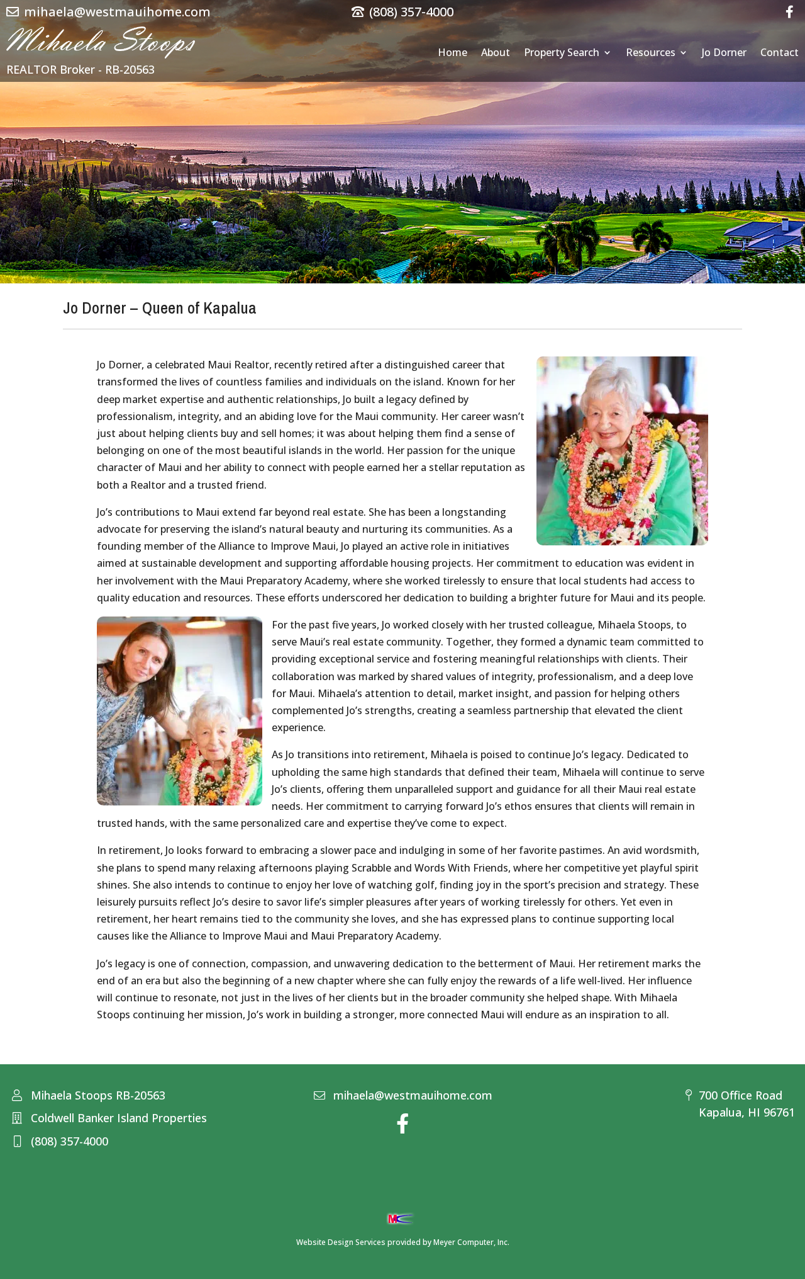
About (495, 53)
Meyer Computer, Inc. (471, 1242)
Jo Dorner (724, 53)
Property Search (561, 53)
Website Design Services (341, 1242)
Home (452, 53)
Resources (650, 53)
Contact (779, 53)
